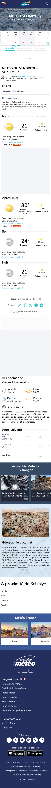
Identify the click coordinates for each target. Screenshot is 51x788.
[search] (47, 4)
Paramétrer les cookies (38, 771)
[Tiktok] (41, 740)
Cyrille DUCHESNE (27, 76)
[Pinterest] (35, 740)
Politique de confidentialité (16, 770)
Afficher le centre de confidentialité (27, 775)
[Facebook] (9, 740)
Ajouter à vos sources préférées (27, 312)
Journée (10, 48)
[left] (3, 37)
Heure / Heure (24, 48)
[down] (25, 570)
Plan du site (40, 762)
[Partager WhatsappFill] (41, 305)
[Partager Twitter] (30, 305)
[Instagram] (28, 740)
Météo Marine (9, 723)
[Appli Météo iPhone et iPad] (16, 753)
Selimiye (32, 9)
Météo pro (7, 727)
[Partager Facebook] (25, 305)
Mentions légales (13, 762)
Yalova (27, 9)
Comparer (40, 48)
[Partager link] (19, 305)
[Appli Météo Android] (34, 753)
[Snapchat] (22, 740)
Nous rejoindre (9, 701)
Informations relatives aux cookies (27, 766)
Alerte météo (8, 692)
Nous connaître (9, 697)
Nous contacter (9, 706)
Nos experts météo (12, 683)
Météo (3, 9)
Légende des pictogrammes (16, 710)
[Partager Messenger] (36, 305)
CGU (24, 762)
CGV (31, 762)
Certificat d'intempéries (14, 688)
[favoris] (39, 16)
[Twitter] (15, 740)
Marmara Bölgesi (18, 9)
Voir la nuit (42, 116)
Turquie (8, 9)
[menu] (4, 4)
